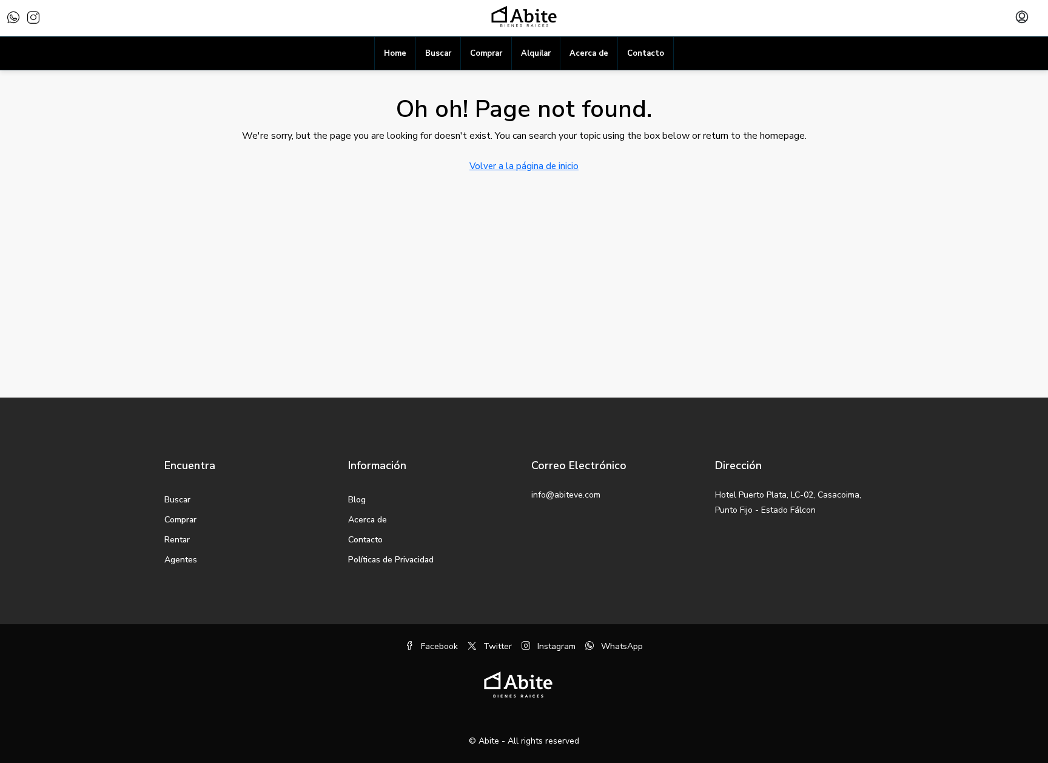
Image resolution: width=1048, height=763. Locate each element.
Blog (357, 499)
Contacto (645, 53)
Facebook (438, 646)
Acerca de (588, 53)
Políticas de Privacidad (391, 559)
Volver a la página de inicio (524, 166)
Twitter (496, 646)
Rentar (177, 539)
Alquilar (536, 53)
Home (395, 53)
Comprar (486, 53)
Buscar (438, 53)
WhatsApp (621, 646)
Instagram (555, 646)
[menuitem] (1022, 18)
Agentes (180, 559)
